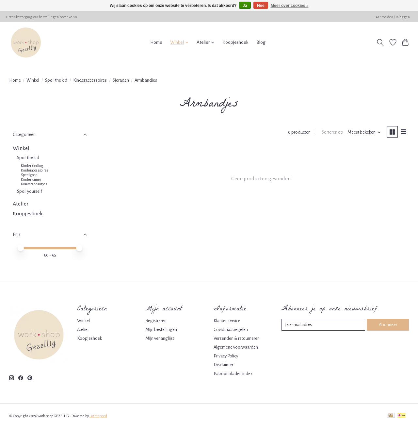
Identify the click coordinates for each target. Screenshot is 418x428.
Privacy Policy (226, 356)
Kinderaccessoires (90, 80)
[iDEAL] (401, 416)
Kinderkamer (31, 179)
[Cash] (391, 416)
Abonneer (388, 324)
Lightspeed (98, 416)
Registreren (156, 320)
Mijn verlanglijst (159, 338)
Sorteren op (332, 132)
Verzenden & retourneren (237, 338)
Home (156, 42)
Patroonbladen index (233, 373)
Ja (245, 5)
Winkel (32, 80)
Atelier (20, 204)
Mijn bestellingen (161, 329)
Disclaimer (223, 364)
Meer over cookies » (290, 5)
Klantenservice (227, 320)
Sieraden (121, 80)
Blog (260, 42)
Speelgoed (29, 175)
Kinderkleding (32, 166)
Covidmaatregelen (231, 329)
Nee (261, 5)
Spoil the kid (56, 80)
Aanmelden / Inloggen (393, 17)
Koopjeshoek (235, 42)
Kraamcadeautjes (34, 184)
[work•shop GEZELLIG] (26, 42)
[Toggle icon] (380, 42)
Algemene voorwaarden (236, 347)
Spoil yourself (29, 191)
